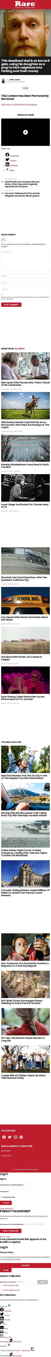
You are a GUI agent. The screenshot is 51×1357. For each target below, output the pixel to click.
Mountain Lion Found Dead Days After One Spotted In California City (24, 579)
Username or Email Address (12, 1185)
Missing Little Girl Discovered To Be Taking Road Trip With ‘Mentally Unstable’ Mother (24, 814)
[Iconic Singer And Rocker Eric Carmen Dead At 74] (25, 488)
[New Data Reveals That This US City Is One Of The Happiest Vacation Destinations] (25, 759)
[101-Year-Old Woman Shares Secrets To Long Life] (25, 1021)
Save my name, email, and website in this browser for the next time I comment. (25, 298)
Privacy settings (7, 1160)
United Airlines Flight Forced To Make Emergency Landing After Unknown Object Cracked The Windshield (24, 853)
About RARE (5, 1151)
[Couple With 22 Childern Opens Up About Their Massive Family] (25, 1059)
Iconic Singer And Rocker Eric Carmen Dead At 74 (24, 506)
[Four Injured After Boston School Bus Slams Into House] (25, 600)
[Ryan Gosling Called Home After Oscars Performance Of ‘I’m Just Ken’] (25, 680)
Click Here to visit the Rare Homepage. (19, 104)
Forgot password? (6, 1208)
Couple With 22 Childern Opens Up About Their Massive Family (23, 1077)
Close (6, 1270)
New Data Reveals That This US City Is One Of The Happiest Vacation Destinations (24, 777)
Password (4, 1191)
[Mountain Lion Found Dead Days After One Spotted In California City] (25, 561)
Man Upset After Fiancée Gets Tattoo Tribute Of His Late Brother (25, 384)
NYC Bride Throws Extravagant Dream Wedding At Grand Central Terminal (21, 1002)
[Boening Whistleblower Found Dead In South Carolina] (25, 448)
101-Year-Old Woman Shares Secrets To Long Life (23, 1039)
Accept (25, 1265)
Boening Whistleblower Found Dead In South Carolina (25, 466)
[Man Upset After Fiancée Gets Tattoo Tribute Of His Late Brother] (25, 366)
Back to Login (5, 1237)
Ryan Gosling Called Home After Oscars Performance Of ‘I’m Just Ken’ (22, 698)
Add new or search (8, 1282)
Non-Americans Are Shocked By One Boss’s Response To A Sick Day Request (25, 964)
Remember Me (8, 1197)
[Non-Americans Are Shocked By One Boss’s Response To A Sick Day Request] (25, 947)
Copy (25, 1350)
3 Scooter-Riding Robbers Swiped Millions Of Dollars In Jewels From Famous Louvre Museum (25, 893)
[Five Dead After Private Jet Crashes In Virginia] (25, 640)
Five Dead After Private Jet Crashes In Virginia (21, 658)
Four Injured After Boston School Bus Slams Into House (24, 618)
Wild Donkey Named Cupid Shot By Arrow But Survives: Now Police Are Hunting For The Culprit (25, 425)
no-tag (25, 88)
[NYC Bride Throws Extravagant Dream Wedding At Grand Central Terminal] (25, 984)
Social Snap (17, 1342)
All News (20, 348)
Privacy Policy (6, 1156)
